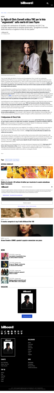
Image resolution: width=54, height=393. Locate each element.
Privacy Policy (31, 366)
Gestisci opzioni (27, 203)
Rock (2, 381)
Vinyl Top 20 (4, 366)
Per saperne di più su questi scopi (16, 195)
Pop (2, 374)
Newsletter (30, 362)
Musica (30, 346)
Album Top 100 (5, 364)
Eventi (29, 349)
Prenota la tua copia (27, 316)
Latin (2, 379)
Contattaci (30, 364)
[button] (52, 187)
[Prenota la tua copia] (27, 301)
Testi (29, 353)
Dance (2, 377)
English (30, 354)
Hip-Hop (3, 376)
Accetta (27, 199)
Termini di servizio (32, 367)
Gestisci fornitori (6, 195)
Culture (30, 351)
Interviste (30, 347)
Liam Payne (16, 160)
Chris (10, 95)
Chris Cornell (9, 160)
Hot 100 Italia (4, 362)
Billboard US (5, 32)
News (3, 16)
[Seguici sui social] (2, 331)
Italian (2, 372)
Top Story (11, 254)
